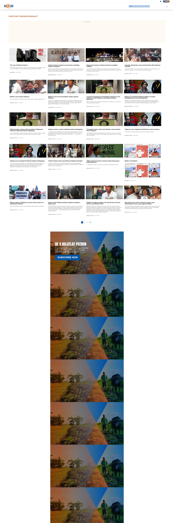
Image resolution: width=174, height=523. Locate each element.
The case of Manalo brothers (27, 62)
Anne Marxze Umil (89, 74)
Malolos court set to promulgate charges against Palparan (66, 94)
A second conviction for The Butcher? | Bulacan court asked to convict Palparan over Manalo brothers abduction (104, 94)
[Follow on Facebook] (151, 1)
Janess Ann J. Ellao (128, 73)
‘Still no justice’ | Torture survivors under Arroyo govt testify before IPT (104, 163)
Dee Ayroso (127, 180)
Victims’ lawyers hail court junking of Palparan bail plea (66, 163)
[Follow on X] (153, 1)
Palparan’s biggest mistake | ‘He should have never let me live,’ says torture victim (104, 201)
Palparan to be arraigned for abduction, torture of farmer (142, 126)
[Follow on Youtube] (158, 1)
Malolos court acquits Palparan (27, 94)
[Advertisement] (87, 32)
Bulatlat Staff (12, 72)
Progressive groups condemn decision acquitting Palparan (104, 62)
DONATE (166, 1)
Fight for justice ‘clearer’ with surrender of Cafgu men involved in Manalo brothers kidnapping (27, 126)
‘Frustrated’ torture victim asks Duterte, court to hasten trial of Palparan (104, 126)
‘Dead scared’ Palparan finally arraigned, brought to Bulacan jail (66, 201)
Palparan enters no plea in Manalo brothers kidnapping (66, 126)
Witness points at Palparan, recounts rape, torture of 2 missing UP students (27, 201)
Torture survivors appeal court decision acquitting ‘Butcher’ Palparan (66, 62)
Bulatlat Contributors (52, 74)
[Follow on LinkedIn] (156, 1)
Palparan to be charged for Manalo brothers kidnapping (27, 163)
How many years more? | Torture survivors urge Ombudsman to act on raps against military (142, 201)
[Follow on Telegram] (161, 1)
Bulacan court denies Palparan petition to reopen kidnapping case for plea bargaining (142, 94)
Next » (90, 222)
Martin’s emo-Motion (142, 163)
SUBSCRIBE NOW (67, 257)
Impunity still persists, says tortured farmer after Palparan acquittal (142, 62)
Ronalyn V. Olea (128, 212)
